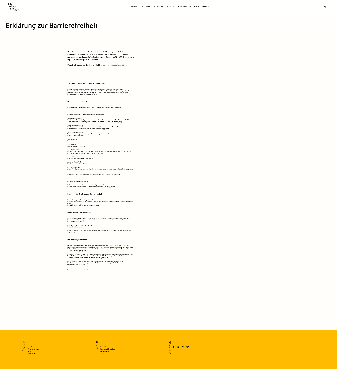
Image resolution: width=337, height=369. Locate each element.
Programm (158, 7)
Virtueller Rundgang (34, 349)
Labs (148, 7)
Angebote (170, 7)
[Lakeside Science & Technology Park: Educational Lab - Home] (12, 7)
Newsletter (104, 347)
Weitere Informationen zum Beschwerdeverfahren (82, 270)
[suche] (325, 7)
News (196, 7)
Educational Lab (136, 7)
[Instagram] (182, 347)
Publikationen (32, 353)
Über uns (206, 7)
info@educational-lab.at (74, 227)
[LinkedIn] (178, 347)
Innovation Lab (184, 7)
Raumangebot (104, 351)
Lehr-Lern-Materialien (107, 349)
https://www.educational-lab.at (113, 65)
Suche (102, 353)
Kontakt (30, 347)
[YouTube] (187, 347)
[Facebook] (173, 347)
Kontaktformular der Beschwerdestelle (109, 249)
